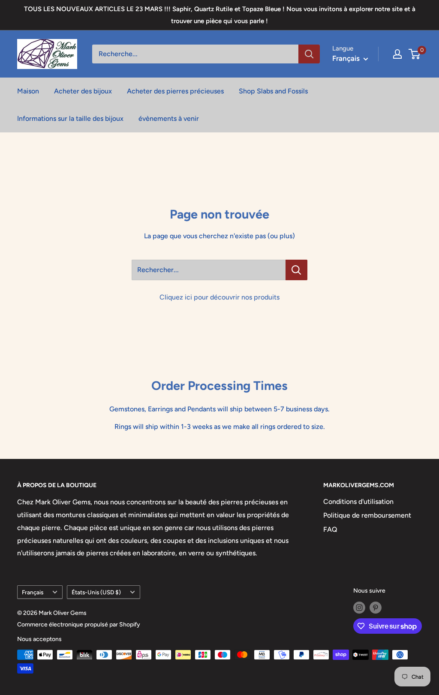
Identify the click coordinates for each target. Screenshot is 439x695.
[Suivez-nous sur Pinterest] (376, 608)
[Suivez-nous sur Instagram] (359, 608)
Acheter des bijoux (83, 91)
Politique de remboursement (367, 515)
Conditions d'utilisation (358, 501)
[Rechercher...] (296, 270)
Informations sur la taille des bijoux (70, 118)
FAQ (330, 529)
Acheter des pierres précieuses (175, 91)
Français (32, 592)
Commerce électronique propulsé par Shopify (78, 624)
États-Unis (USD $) (96, 592)
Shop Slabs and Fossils (273, 91)
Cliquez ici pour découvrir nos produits (219, 297)
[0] (414, 54)
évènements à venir (168, 118)
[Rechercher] (309, 54)
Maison (28, 91)
